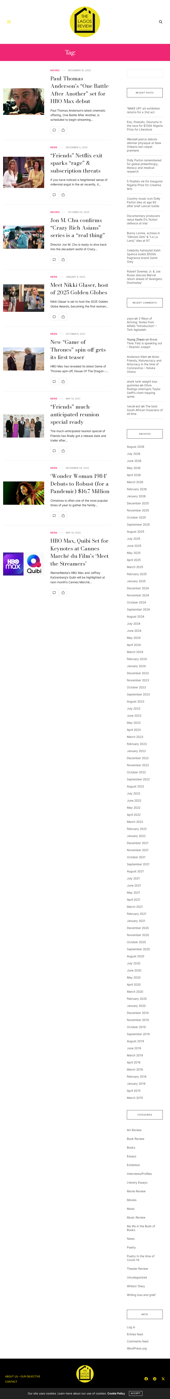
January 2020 (136, 1005)
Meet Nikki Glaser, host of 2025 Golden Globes (79, 288)
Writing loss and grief (141, 1295)
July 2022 (133, 793)
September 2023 (138, 694)
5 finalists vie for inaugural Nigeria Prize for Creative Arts (144, 184)
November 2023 (138, 680)
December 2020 (138, 928)
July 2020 (133, 963)
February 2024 (137, 659)
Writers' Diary (136, 1286)
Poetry (131, 1247)
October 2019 (136, 1027)
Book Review (135, 1138)
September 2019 (138, 1034)
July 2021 (133, 878)
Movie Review (136, 1191)
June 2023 (134, 715)
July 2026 (133, 453)
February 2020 (137, 998)
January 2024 (136, 666)
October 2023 (136, 687)
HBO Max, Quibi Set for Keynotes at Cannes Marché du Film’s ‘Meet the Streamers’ (79, 552)
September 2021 (138, 864)
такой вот (133, 406)
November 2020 (138, 935)
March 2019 (135, 1055)
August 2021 (135, 871)
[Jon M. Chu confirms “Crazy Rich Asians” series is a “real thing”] (23, 237)
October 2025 (136, 517)
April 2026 (134, 475)
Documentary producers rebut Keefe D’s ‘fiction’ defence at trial (143, 219)
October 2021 (136, 857)
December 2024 (138, 588)
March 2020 (135, 991)
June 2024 (134, 630)
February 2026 (137, 489)
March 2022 (135, 821)
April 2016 (134, 1062)
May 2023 (134, 722)
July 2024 (133, 623)
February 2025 (137, 574)
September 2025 (138, 524)
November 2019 (138, 1020)
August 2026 (135, 446)
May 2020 (134, 977)
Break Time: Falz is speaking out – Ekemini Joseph (144, 343)
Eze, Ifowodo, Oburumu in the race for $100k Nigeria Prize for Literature (145, 125)
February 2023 (137, 744)
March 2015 (135, 1097)
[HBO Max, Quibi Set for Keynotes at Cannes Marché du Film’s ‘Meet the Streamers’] (23, 564)
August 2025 (135, 531)
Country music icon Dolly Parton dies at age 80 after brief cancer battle (143, 202)
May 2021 (133, 892)
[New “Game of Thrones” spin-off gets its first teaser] (23, 359)
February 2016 (137, 1076)
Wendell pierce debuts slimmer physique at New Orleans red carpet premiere (144, 144)
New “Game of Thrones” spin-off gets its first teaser (78, 349)
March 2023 (135, 737)
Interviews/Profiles (139, 1173)
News (53, 147)
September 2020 (138, 949)
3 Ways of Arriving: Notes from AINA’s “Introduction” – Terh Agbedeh (142, 324)
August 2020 (135, 956)
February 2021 (136, 913)
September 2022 (138, 779)
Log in (131, 1327)
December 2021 (137, 843)
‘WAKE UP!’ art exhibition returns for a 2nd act (143, 110)
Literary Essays (137, 1182)
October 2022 (136, 772)
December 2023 (138, 673)
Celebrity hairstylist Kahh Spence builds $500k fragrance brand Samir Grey (143, 256)
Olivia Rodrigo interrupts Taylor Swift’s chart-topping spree (143, 390)
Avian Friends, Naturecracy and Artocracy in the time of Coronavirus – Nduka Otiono (144, 364)
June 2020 (134, 970)
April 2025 (134, 560)
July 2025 (133, 538)
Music (131, 1208)
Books (131, 1147)
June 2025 (134, 545)
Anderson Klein (137, 356)
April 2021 (133, 899)
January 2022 (136, 836)
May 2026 (134, 468)
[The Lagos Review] (85, 21)
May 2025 (134, 553)
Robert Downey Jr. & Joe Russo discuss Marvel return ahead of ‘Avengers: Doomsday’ (145, 277)
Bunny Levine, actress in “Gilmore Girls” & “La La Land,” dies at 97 (143, 236)
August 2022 (135, 786)
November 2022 (138, 765)
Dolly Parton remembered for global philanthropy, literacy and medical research (144, 165)
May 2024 (134, 637)
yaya (130, 318)
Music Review (136, 1217)
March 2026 (135, 482)
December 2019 (138, 1013)
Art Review (134, 1130)
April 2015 (134, 1090)
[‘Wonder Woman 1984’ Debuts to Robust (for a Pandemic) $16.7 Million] (23, 493)
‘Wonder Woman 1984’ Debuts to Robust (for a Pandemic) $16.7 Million (79, 483)
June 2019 (134, 1048)
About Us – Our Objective (22, 1376)
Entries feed (135, 1334)
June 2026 (134, 461)
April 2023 (134, 729)
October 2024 (136, 602)
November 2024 (138, 595)
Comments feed (137, 1341)
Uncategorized (137, 1277)
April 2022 (134, 814)
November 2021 (138, 850)
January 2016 (136, 1083)
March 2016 (135, 1069)
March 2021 (135, 906)
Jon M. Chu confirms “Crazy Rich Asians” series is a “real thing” (77, 227)
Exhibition (133, 1165)
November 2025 (138, 510)
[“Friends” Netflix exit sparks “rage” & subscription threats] (23, 172)
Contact (11, 1381)
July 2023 (133, 708)
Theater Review (137, 1268)
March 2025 (135, 567)
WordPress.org (137, 1348)
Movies (55, 70)
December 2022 (138, 758)
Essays (131, 1156)
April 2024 (134, 645)
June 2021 (134, 885)
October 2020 (136, 942)
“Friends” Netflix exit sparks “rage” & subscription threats (76, 163)
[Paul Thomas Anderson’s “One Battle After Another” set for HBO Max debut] (23, 101)
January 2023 (136, 751)
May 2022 (133, 807)
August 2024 (135, 616)
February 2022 (137, 829)
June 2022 (134, 800)
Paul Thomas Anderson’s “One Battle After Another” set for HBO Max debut (79, 89)
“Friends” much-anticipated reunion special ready (74, 414)
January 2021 (136, 921)
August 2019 (135, 1041)
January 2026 (136, 496)
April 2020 (134, 984)
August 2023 (135, 701)
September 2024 (138, 609)
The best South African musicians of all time (145, 409)
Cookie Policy (116, 1393)
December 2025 (138, 503)
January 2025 (136, 581)
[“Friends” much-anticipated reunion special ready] (23, 426)
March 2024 (135, 652)
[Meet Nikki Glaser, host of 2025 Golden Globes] (23, 298)
